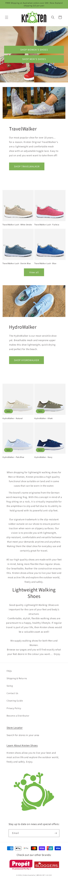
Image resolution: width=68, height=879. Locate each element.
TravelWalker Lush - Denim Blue (16, 263)
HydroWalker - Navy (43, 457)
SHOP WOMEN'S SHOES (34, 49)
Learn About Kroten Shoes (22, 745)
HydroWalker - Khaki (43, 418)
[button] (6, 17)
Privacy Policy (14, 708)
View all (34, 272)
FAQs (9, 670)
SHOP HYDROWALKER (26, 360)
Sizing (10, 685)
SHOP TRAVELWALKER (26, 166)
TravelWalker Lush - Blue (45, 263)
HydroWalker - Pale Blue (13, 457)
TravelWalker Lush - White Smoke (17, 224)
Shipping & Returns (17, 678)
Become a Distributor (18, 715)
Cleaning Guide (15, 700)
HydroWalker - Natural (12, 418)
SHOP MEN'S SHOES (34, 59)
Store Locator (15, 727)
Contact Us (12, 693)
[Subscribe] (55, 833)
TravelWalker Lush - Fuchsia (46, 224)
